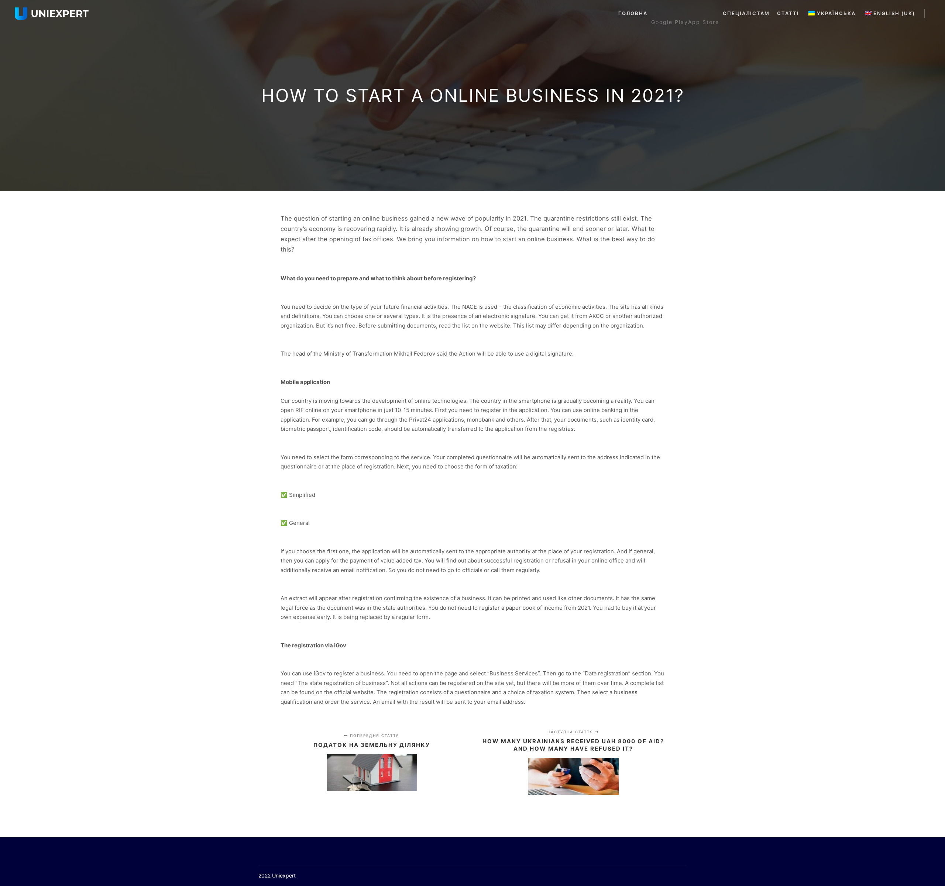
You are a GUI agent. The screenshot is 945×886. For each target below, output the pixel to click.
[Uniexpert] (52, 13)
